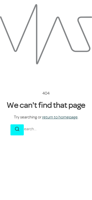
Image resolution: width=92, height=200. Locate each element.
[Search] (17, 129)
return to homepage (60, 117)
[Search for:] (46, 129)
